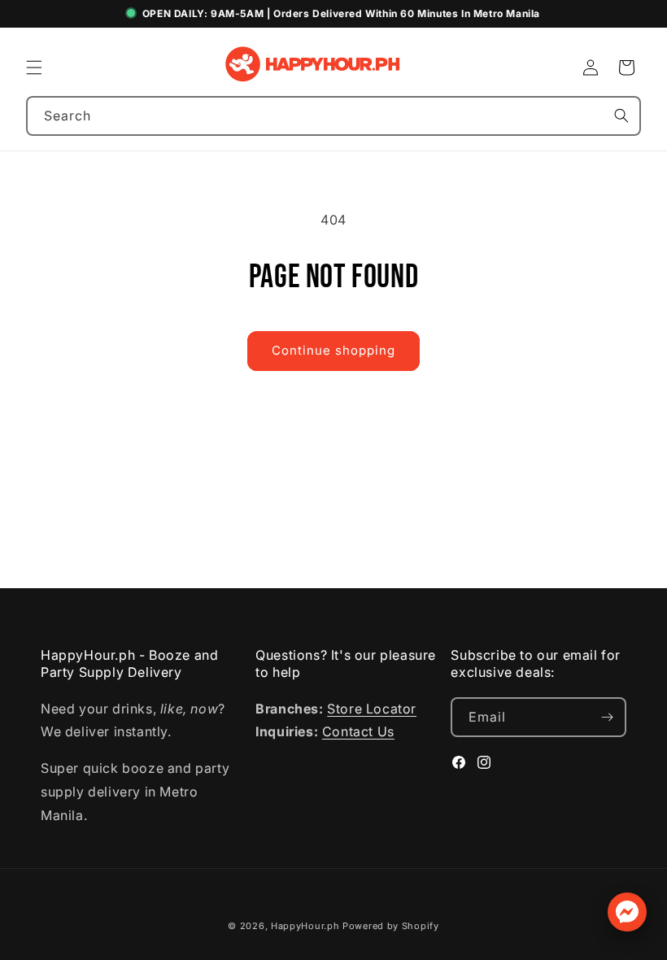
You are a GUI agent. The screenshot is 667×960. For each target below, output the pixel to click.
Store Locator (371, 708)
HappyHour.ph (305, 926)
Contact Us (358, 731)
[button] (34, 67)
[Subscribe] (607, 717)
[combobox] (333, 116)
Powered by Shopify (390, 926)
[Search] (621, 115)
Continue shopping (333, 350)
